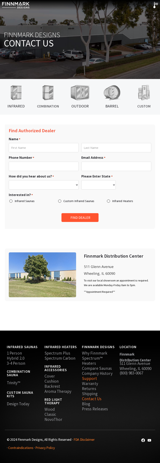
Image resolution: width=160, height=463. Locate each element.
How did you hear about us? (31, 176)
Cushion (51, 381)
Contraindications (20, 447)
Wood (49, 409)
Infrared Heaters (122, 201)
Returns (89, 388)
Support (89, 378)
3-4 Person (16, 363)
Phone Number (21, 157)
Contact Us (91, 398)
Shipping (90, 393)
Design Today (18, 403)
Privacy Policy (45, 447)
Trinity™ (13, 382)
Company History (97, 373)
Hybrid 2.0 (15, 358)
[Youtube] (149, 440)
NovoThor (53, 419)
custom (144, 106)
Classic (50, 414)
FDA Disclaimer (84, 439)
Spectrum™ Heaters (92, 361)
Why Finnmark (94, 353)
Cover (49, 376)
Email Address (93, 157)
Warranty (90, 383)
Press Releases (95, 409)
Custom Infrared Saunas (78, 201)
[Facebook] (143, 440)
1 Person (14, 353)
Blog (86, 403)
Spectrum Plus (57, 353)
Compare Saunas (97, 368)
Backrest (52, 386)
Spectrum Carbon (60, 358)
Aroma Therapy (57, 391)
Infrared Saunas (25, 201)
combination (48, 106)
